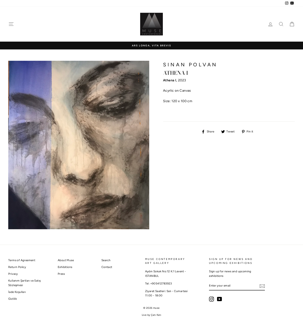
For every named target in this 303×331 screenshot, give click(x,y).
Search (105, 260)
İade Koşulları (17, 292)
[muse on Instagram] (211, 299)
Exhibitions (65, 267)
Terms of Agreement (21, 260)
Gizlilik (12, 298)
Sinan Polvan (190, 65)
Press (61, 273)
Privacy (13, 273)
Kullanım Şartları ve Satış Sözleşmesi (24, 283)
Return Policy (17, 267)
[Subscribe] (262, 286)
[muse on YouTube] (219, 299)
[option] (151, 46)
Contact (106, 267)
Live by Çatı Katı (151, 314)
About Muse (66, 260)
